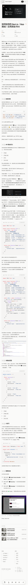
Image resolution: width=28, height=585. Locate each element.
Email (4, 561)
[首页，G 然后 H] (4, 582)
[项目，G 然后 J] (15, 582)
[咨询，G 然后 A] (19, 582)
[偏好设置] (23, 582)
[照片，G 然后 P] (12, 582)
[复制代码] (25, 114)
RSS (17, 563)
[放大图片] (14, 192)
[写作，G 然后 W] (8, 582)
